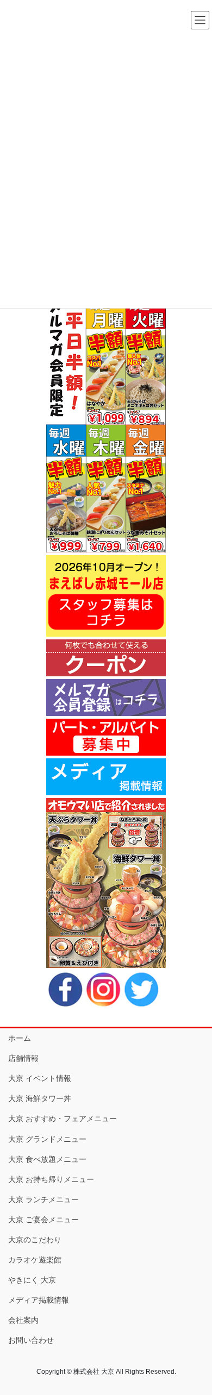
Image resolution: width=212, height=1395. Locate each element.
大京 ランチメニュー (43, 1199)
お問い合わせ (31, 1340)
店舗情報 (23, 1058)
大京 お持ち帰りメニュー (51, 1179)
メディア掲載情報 (38, 1300)
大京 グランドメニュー (47, 1139)
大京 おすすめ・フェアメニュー (62, 1118)
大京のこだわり (34, 1239)
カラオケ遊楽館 (34, 1259)
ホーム (19, 1038)
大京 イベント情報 (39, 1078)
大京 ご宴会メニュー (43, 1219)
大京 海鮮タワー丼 (39, 1098)
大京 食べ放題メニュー (47, 1159)
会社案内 (23, 1320)
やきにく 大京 (32, 1279)
